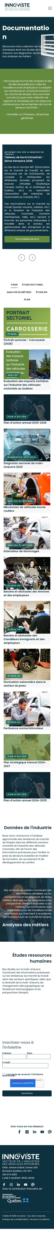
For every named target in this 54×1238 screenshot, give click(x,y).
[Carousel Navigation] (27, 258)
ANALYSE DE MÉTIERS (19, 292)
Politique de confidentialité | (15, 1219)
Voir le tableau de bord (27, 239)
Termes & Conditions (39, 1219)
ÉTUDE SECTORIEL (32, 284)
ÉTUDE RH (41, 292)
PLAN (27, 299)
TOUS (14, 284)
